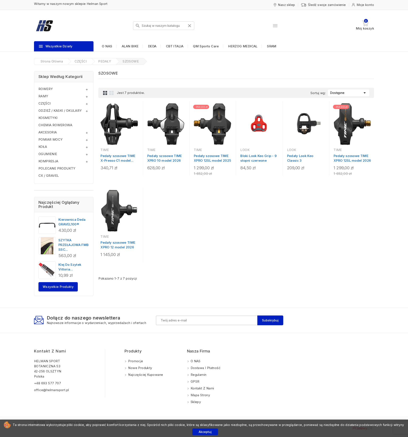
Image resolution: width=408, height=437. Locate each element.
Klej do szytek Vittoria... (69, 267)
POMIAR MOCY (50, 139)
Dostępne (348, 92)
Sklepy (195, 402)
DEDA (152, 46)
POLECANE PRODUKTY (56, 168)
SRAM (271, 46)
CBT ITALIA (175, 46)
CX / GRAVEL (48, 176)
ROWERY (45, 89)
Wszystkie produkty (58, 287)
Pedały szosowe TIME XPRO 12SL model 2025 (212, 158)
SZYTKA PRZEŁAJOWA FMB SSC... (73, 245)
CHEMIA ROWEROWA (55, 125)
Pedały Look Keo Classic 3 (300, 158)
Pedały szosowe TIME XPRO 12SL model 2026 (352, 158)
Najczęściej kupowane (145, 375)
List (111, 93)
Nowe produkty (139, 368)
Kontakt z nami (50, 351)
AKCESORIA (47, 132)
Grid (105, 93)
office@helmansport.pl (51, 390)
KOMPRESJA (48, 161)
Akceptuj (205, 432)
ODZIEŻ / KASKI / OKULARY (60, 111)
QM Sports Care (206, 46)
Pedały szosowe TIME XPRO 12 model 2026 (118, 244)
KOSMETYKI (48, 118)
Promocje (135, 361)
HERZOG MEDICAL (243, 46)
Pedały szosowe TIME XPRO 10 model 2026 (164, 158)
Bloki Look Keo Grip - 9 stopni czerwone (258, 158)
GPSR (195, 381)
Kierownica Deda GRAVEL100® (72, 222)
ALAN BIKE (130, 46)
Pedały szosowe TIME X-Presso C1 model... (118, 158)
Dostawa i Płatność (205, 368)
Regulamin (198, 375)
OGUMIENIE (47, 154)
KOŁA (42, 147)
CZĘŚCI (44, 103)
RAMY (43, 96)
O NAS (107, 46)
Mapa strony (200, 395)
